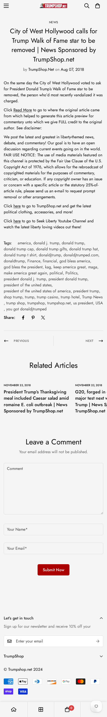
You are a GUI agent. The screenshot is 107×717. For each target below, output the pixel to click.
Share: (9, 317)
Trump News (92, 297)
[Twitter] (43, 318)
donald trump (73, 243)
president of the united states (28, 285)
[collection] (40, 709)
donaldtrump (14, 261)
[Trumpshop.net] (53, 6)
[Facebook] (23, 318)
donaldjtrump (50, 255)
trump (29, 297)
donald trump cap (19, 249)
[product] (14, 709)
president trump (86, 291)
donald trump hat (83, 249)
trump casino (47, 297)
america (24, 243)
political (56, 273)
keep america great (70, 267)
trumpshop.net (59, 303)
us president (83, 303)
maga (92, 267)
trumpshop (36, 303)
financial (50, 261)
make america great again (25, 273)
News (53, 22)
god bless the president (23, 267)
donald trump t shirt (20, 255)
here (17, 206)
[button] (97, 6)
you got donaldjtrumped (26, 309)
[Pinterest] (33, 318)
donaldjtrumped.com (80, 255)
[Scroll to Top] (98, 690)
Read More (22, 110)
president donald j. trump (25, 279)
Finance (33, 261)
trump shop (15, 303)
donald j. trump (46, 243)
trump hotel (70, 297)
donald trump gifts (51, 249)
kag (48, 267)
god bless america (74, 261)
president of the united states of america (37, 291)
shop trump (13, 297)
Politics (71, 273)
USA (99, 303)
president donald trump (68, 279)
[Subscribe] (97, 641)
